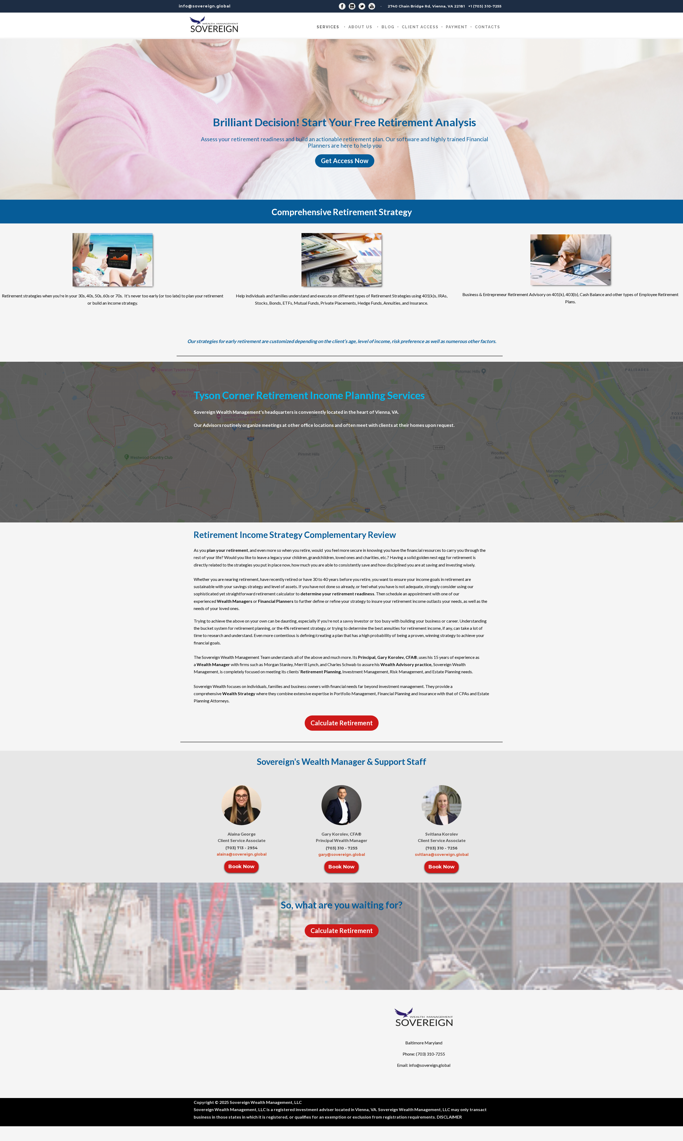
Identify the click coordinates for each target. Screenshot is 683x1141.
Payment (457, 27)
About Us (360, 27)
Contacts (487, 27)
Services (328, 27)
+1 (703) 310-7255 (485, 6)
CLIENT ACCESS (420, 27)
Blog (388, 27)
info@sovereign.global (205, 6)
